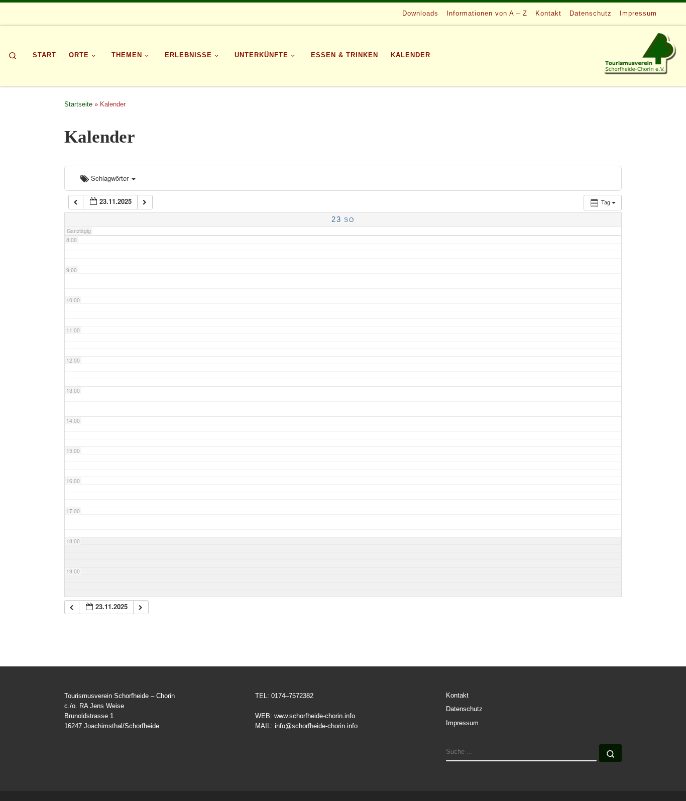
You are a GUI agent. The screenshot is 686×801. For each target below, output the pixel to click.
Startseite (78, 104)
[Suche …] (610, 753)
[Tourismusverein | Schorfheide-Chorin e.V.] (641, 53)
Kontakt (457, 695)
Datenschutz (464, 709)
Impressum (462, 723)
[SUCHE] (521, 752)
